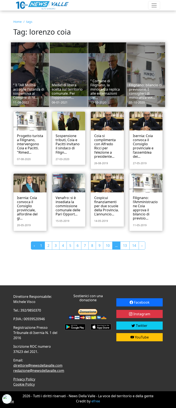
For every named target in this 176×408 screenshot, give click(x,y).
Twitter (141, 325)
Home (17, 22)
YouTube (141, 337)
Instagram (141, 314)
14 (134, 245)
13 (125, 245)
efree (95, 401)
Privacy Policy (24, 379)
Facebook (141, 302)
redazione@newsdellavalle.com (38, 370)
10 (108, 245)
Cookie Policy (24, 384)
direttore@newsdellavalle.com (37, 365)
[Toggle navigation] (154, 5)
